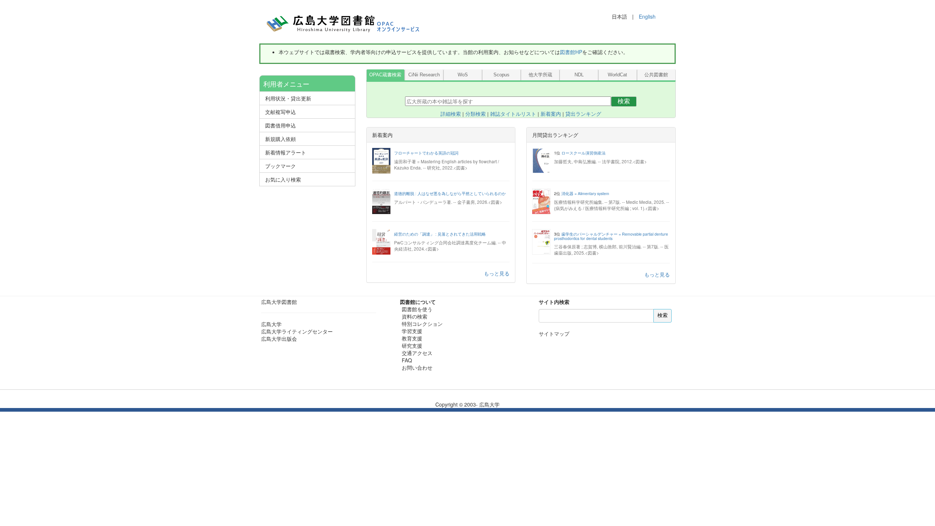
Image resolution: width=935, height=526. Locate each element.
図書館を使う (417, 309)
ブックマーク (280, 165)
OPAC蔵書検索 (385, 74)
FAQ (407, 360)
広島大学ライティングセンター (297, 331)
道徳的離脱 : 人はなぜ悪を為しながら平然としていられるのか (450, 193)
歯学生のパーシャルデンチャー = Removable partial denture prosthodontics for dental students (611, 236)
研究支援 (412, 345)
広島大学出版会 (279, 338)
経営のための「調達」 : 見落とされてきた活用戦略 (440, 234)
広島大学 (271, 324)
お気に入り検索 (283, 179)
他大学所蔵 (540, 74)
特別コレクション (422, 323)
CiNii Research (424, 74)
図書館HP (571, 52)
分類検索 (475, 114)
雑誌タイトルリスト (513, 114)
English (647, 16)
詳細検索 (450, 114)
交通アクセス (417, 353)
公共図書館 (656, 74)
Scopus (501, 74)
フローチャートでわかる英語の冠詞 (426, 153)
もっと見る (497, 273)
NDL (579, 74)
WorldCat (617, 74)
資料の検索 (414, 316)
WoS (463, 74)
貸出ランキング (583, 114)
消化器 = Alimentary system (585, 193)
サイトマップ (554, 333)
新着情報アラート (285, 152)
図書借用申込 (280, 125)
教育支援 (412, 338)
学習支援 (412, 331)
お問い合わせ (417, 367)
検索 (624, 101)
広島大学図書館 (279, 301)
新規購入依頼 (280, 138)
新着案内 (551, 114)
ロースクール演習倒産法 (583, 153)
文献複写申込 (280, 111)
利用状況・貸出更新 (288, 98)
